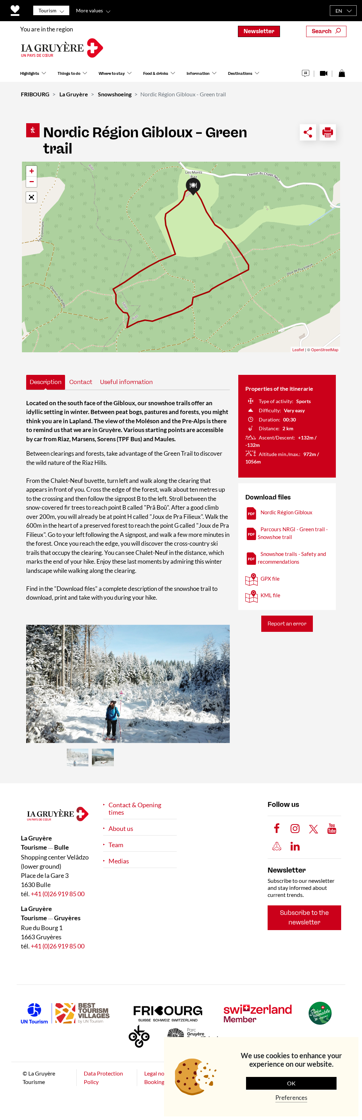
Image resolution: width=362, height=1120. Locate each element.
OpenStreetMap (324, 349)
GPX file (270, 578)
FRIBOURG (35, 94)
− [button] (31, 181)
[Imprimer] (328, 132)
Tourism (48, 10)
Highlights (29, 73)
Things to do (69, 73)
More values (89, 10)
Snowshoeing (115, 94)
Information (198, 73)
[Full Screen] (31, 197)
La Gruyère (73, 94)
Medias (119, 861)
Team (116, 845)
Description (46, 381)
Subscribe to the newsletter (304, 917)
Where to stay (112, 73)
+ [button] (31, 171)
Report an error (287, 624)
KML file (270, 595)
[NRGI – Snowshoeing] (128, 684)
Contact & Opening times (135, 808)
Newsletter (259, 31)
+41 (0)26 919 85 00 (57, 894)
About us (121, 828)
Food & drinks (155, 73)
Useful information (126, 381)
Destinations (240, 73)
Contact (80, 381)
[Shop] (341, 71)
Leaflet (298, 349)
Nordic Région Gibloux (287, 512)
